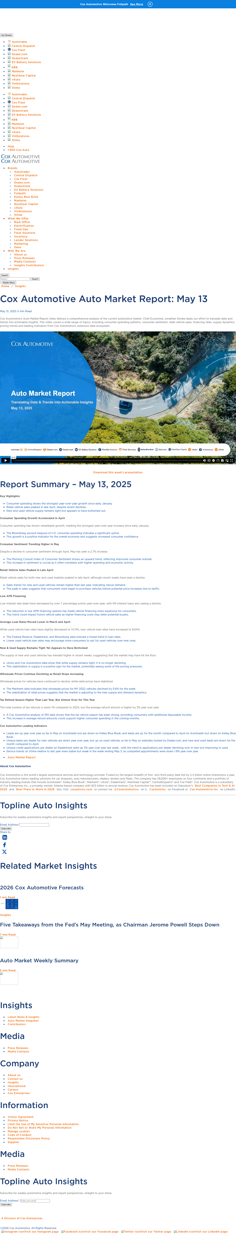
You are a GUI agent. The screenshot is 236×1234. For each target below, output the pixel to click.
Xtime (18, 215)
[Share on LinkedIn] (4, 840)
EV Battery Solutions (28, 190)
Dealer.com (22, 182)
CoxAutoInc (157, 789)
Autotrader (22, 172)
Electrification (24, 225)
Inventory (21, 236)
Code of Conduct (20, 1135)
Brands (12, 168)
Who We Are (17, 251)
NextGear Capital (26, 204)
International (17, 1086)
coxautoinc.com (81, 789)
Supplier (13, 1142)
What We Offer (18, 218)
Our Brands (6, 35)
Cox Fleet (21, 179)
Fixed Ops (21, 229)
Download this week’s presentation (118, 472)
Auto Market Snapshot (23, 1020)
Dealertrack (22, 186)
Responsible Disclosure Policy (29, 1138)
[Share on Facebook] (4, 847)
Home (5, 286)
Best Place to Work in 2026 (35, 789)
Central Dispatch (25, 175)
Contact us (15, 1079)
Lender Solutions (26, 240)
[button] (4, 275)
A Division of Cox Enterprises (22, 1218)
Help (11, 146)
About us (20, 254)
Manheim (20, 200)
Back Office (22, 222)
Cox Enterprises (19, 1093)
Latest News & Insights (23, 1017)
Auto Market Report (22, 757)
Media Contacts (25, 261)
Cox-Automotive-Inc (204, 789)
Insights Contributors (29, 265)
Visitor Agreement (21, 1117)
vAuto (18, 207)
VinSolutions (23, 211)
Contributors (17, 1024)
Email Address (9, 824)
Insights (13, 269)
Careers (13, 1089)
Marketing (21, 243)
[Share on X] (4, 853)
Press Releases (24, 258)
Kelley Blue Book (26, 197)
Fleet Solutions (24, 233)
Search (35, 279)
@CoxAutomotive (126, 789)
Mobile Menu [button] (9, 282)
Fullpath (20, 193)
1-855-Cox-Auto (18, 150)
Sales (17, 247)
